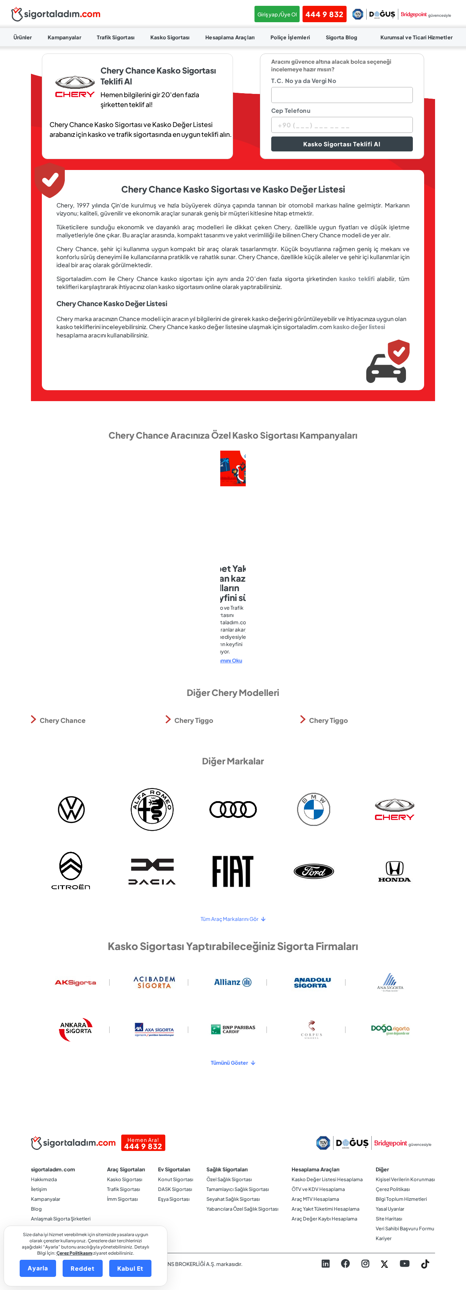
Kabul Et (130, 1268)
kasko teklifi (357, 278)
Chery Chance (63, 720)
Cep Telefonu (291, 110)
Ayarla (38, 1268)
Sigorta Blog (342, 37)
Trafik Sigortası (115, 37)
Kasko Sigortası (170, 37)
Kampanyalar (64, 37)
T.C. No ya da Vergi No (303, 80)
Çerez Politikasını (74, 1253)
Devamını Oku (225, 660)
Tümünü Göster (230, 1062)
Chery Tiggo (193, 720)
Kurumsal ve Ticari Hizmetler (416, 37)
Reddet (83, 1268)
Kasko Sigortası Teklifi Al (341, 144)
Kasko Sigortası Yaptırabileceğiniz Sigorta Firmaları (233, 945)
